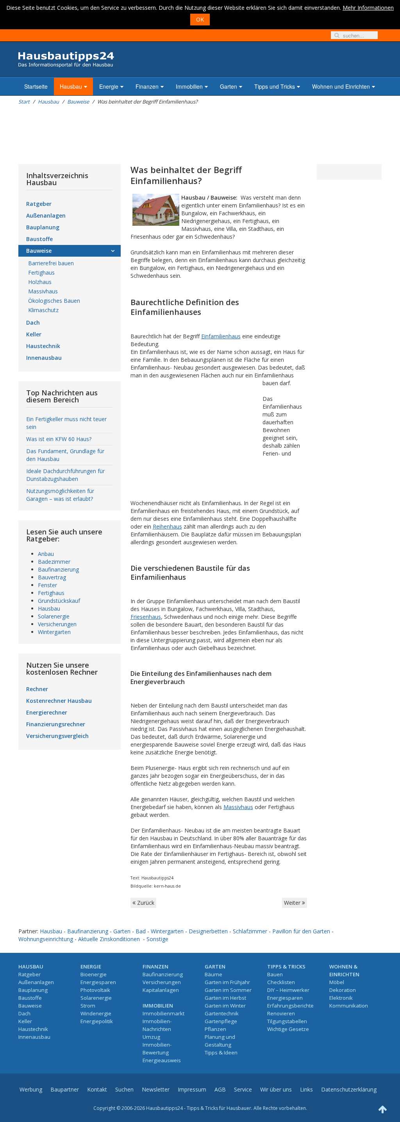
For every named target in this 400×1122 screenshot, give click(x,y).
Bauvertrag (52, 577)
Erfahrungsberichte (290, 1005)
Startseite (36, 86)
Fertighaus (41, 272)
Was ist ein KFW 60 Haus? (58, 439)
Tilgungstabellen (287, 1021)
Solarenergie (54, 616)
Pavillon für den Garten (301, 931)
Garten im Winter (225, 1005)
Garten (228, 86)
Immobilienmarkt (163, 1013)
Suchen (124, 1089)
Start (24, 101)
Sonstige (157, 939)
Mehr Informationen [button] (368, 7)
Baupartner (64, 1089)
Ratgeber (39, 203)
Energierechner (46, 712)
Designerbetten (208, 931)
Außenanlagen (46, 215)
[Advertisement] (160, 134)
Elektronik (341, 997)
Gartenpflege (221, 1021)
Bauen (275, 974)
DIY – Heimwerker (288, 989)
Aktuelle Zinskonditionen (109, 939)
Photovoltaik (95, 989)
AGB (220, 1089)
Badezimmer (54, 561)
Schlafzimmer (250, 931)
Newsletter (156, 1089)
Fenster (47, 585)
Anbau (46, 553)
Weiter (293, 902)
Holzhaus (40, 282)
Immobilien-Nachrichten (157, 1025)
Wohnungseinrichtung (45, 939)
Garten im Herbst (225, 997)
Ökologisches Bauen (54, 300)
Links (306, 1089)
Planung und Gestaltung (220, 1040)
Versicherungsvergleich (57, 736)
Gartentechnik (222, 1013)
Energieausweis (162, 1060)
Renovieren (281, 1013)
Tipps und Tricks (274, 86)
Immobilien (189, 86)
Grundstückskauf (59, 600)
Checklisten (281, 982)
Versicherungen (57, 624)
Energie (108, 86)
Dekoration (342, 989)
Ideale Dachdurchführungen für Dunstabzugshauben (65, 474)
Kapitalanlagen (161, 989)
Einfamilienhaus (221, 336)
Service (243, 1089)
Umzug (151, 1036)
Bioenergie (93, 974)
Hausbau (71, 86)
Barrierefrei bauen (51, 263)
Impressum (192, 1089)
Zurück (145, 902)
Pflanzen (215, 1029)
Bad (141, 931)
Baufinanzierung (58, 569)
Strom (87, 1005)
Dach (33, 322)
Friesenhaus (145, 616)
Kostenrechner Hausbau (59, 700)
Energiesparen (98, 982)
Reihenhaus (167, 526)
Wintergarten (54, 632)
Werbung (31, 1089)
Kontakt (97, 1089)
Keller (33, 334)
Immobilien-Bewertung (157, 1048)
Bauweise (78, 101)
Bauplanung (42, 227)
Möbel (336, 982)
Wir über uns (276, 1089)
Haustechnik (43, 346)
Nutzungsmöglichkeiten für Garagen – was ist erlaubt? (60, 494)
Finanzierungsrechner (55, 724)
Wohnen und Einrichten (341, 86)
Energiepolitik (96, 1021)
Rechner (37, 689)
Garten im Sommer (228, 989)
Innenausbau (44, 357)
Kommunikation (348, 1005)
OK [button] (200, 19)
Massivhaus (238, 807)
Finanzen (147, 86)
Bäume (213, 974)
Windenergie (95, 1013)
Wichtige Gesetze (288, 1029)
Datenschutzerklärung (349, 1089)
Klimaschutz (43, 310)
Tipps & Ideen (221, 1052)
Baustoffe (39, 239)
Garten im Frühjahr (227, 982)
